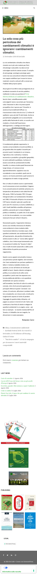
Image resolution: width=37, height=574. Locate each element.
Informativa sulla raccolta (11, 572)
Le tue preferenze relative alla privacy (20, 567)
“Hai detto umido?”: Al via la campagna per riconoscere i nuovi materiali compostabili (18, 342)
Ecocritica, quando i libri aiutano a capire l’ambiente (18, 386)
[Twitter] (7, 555)
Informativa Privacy (10, 543)
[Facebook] (3, 555)
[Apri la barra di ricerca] (34, 8)
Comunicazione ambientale (19, 328)
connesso (14, 360)
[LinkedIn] (11, 555)
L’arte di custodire (7, 378)
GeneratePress (28, 561)
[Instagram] (15, 555)
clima (7, 328)
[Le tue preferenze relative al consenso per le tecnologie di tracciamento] (33, 570)
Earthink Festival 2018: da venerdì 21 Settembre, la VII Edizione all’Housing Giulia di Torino (17, 333)
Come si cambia (6, 391)
